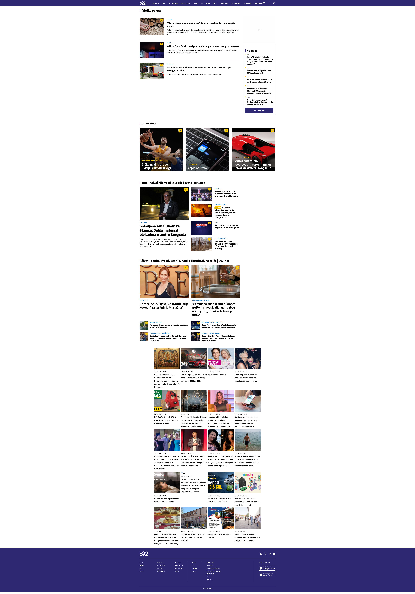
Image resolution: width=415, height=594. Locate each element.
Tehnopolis (192, 164)
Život (142, 571)
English (194, 568)
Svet (216, 222)
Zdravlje (160, 563)
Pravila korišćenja (213, 568)
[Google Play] (267, 568)
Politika (143, 222)
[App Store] (267, 574)
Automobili (178, 568)
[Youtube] (274, 554)
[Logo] (143, 3)
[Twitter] (265, 554)
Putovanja (161, 565)
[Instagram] (270, 554)
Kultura (160, 568)
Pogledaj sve (259, 110)
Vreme (194, 571)
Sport (142, 565)
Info (141, 563)
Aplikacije (210, 574)
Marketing (210, 563)
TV (193, 565)
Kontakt (209, 579)
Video (194, 563)
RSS (208, 577)
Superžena (161, 571)
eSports (177, 563)
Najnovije (156, 3)
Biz (141, 568)
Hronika (170, 43)
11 (209, 205)
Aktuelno (144, 300)
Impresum (210, 565)
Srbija (169, 19)
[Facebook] (261, 554)
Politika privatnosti (214, 571)
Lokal (177, 571)
